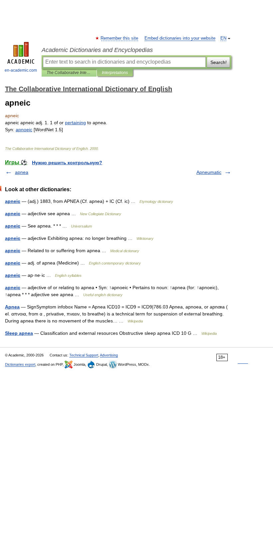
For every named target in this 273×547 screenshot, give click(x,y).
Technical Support (83, 355)
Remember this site (119, 38)
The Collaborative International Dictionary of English (69, 72)
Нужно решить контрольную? (67, 162)
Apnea (12, 306)
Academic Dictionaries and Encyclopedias (97, 50)
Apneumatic (208, 172)
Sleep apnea (19, 333)
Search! (218, 62)
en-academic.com (21, 70)
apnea (21, 172)
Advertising (109, 355)
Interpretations (115, 72)
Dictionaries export (20, 364)
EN (223, 38)
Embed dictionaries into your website (179, 38)
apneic (12, 201)
